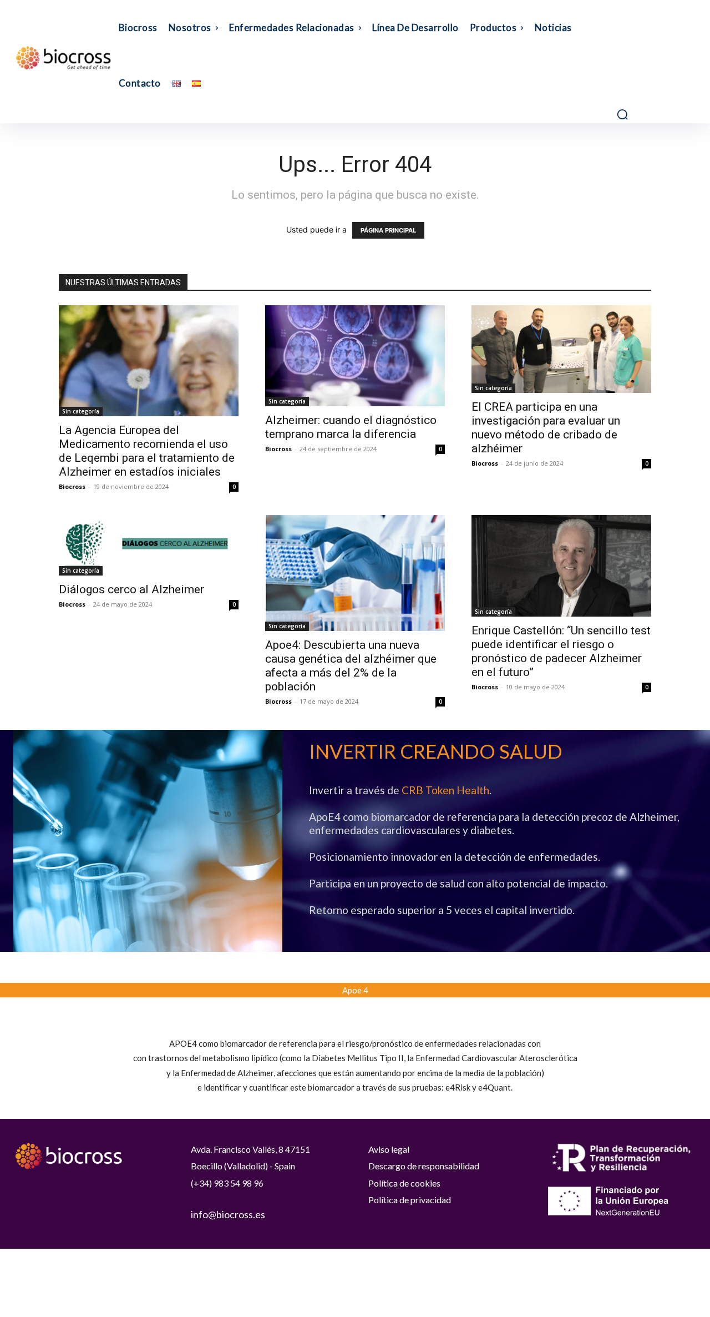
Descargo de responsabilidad (423, 1165)
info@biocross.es (228, 1214)
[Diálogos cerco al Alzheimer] (149, 545)
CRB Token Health (445, 790)
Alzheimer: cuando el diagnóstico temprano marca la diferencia (351, 427)
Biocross (72, 486)
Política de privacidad (409, 1199)
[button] (622, 114)
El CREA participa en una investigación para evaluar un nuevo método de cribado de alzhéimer (545, 427)
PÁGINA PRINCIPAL (388, 230)
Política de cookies (404, 1183)
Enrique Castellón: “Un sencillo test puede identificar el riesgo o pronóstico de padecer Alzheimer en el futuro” (561, 651)
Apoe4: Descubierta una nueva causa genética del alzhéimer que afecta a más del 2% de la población (351, 665)
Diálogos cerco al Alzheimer (131, 589)
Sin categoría (80, 411)
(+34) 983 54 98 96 (227, 1183)
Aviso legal (388, 1149)
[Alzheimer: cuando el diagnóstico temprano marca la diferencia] (355, 355)
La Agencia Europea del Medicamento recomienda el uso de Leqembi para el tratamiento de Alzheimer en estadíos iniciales (147, 450)
